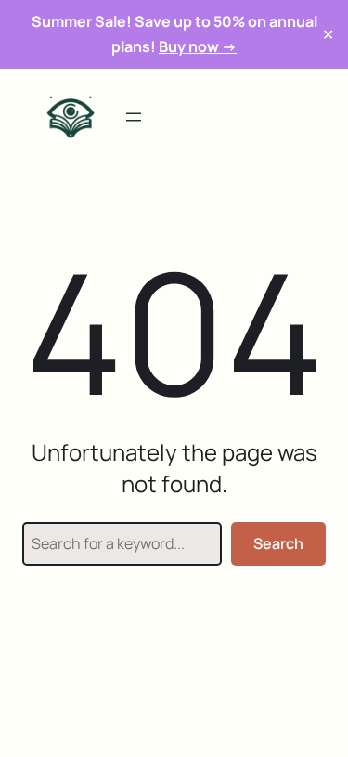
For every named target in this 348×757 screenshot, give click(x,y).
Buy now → (198, 46)
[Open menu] (133, 117)
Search (278, 543)
